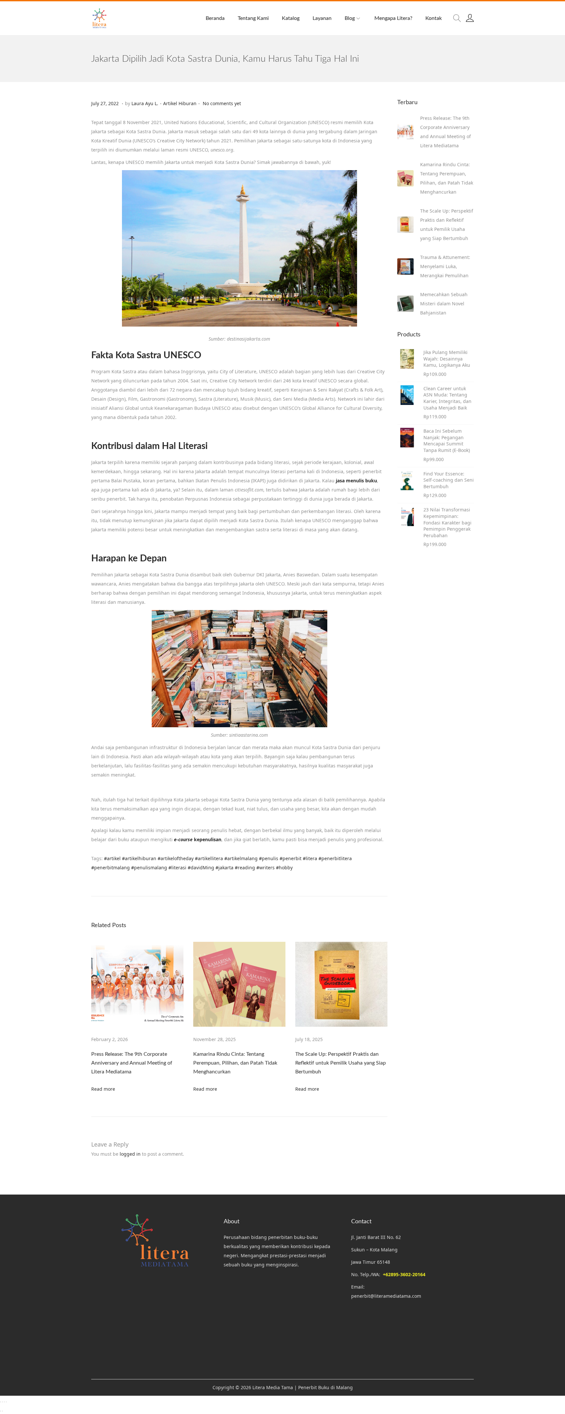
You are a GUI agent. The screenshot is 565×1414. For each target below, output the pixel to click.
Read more (103, 1089)
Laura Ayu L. (144, 103)
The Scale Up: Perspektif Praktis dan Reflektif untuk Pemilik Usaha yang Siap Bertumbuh (340, 1063)
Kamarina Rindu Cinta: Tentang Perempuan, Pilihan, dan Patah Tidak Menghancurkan (235, 1063)
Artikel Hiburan (180, 103)
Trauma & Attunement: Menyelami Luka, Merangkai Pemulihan (445, 266)
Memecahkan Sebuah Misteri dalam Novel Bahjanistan (444, 303)
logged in (130, 1154)
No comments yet (222, 103)
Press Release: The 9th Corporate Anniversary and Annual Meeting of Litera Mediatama (131, 1063)
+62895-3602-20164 (404, 1274)
